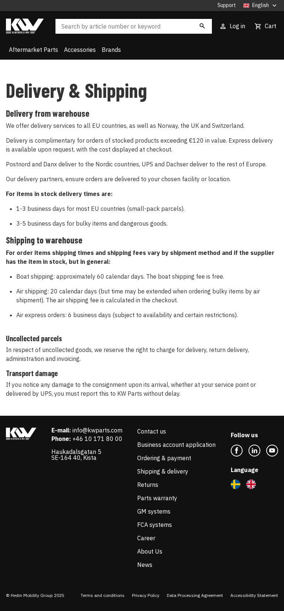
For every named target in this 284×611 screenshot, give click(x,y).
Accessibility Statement (254, 595)
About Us (149, 551)
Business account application (176, 444)
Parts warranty (157, 498)
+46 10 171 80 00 (97, 438)
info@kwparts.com (97, 430)
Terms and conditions (103, 595)
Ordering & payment (164, 458)
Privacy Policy (145, 595)
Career (146, 538)
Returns (147, 484)
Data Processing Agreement (195, 595)
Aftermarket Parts (33, 49)
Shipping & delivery (162, 471)
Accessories (80, 49)
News (144, 564)
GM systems (153, 511)
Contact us (151, 431)
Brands (111, 49)
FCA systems (154, 524)
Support (226, 5)
